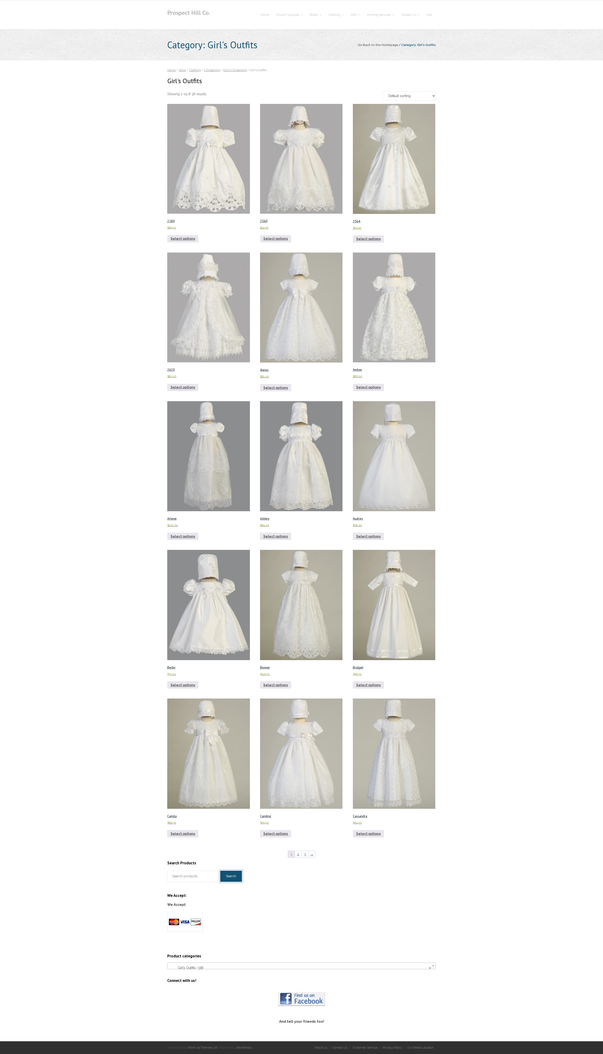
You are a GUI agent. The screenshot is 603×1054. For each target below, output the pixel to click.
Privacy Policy (392, 1047)
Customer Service (365, 1047)
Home (171, 70)
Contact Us (339, 1047)
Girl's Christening (235, 70)
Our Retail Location (420, 1047)
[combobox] (301, 966)
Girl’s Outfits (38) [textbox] (300, 968)
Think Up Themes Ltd (202, 1047)
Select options (183, 239)
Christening (212, 70)
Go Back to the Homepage (378, 45)
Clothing (195, 70)
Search (231, 876)
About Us (320, 1047)
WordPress (244, 1047)
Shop (182, 70)
